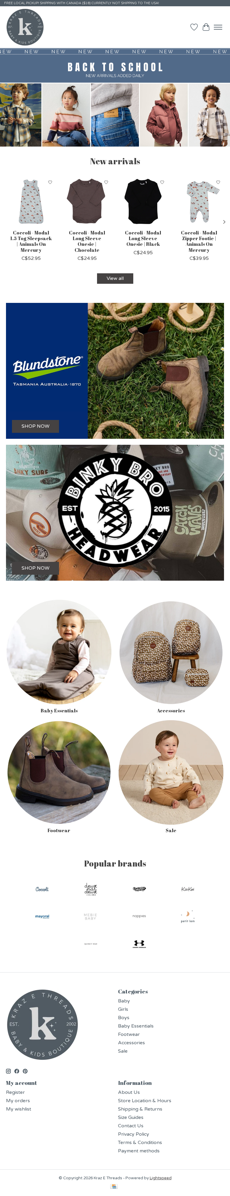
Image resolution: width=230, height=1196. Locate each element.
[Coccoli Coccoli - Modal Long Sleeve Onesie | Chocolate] (87, 201)
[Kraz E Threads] (25, 27)
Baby (124, 1001)
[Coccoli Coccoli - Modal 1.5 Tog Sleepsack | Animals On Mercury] (31, 201)
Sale (171, 830)
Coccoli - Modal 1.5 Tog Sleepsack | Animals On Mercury (31, 241)
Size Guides (130, 1117)
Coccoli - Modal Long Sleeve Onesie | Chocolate (87, 241)
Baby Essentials (59, 710)
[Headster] (139, 890)
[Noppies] (139, 917)
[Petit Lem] (187, 917)
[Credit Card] (114, 1187)
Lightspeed (161, 1178)
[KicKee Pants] (187, 890)
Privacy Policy (133, 1134)
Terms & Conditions (140, 1143)
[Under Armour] (139, 945)
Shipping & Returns (140, 1109)
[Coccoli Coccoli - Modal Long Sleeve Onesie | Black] (143, 201)
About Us (129, 1092)
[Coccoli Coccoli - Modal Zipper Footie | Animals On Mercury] (199, 201)
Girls (123, 1009)
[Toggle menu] (218, 27)
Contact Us (130, 1126)
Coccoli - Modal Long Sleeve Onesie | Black (143, 238)
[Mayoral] (42, 917)
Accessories (171, 710)
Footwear (59, 830)
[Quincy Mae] (90, 945)
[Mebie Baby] (90, 917)
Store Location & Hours (144, 1101)
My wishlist (18, 1109)
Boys (123, 1018)
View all (115, 278)
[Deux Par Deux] (90, 890)
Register (15, 1092)
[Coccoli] (42, 890)
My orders (18, 1101)
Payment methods (139, 1151)
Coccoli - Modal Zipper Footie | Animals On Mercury (199, 241)
